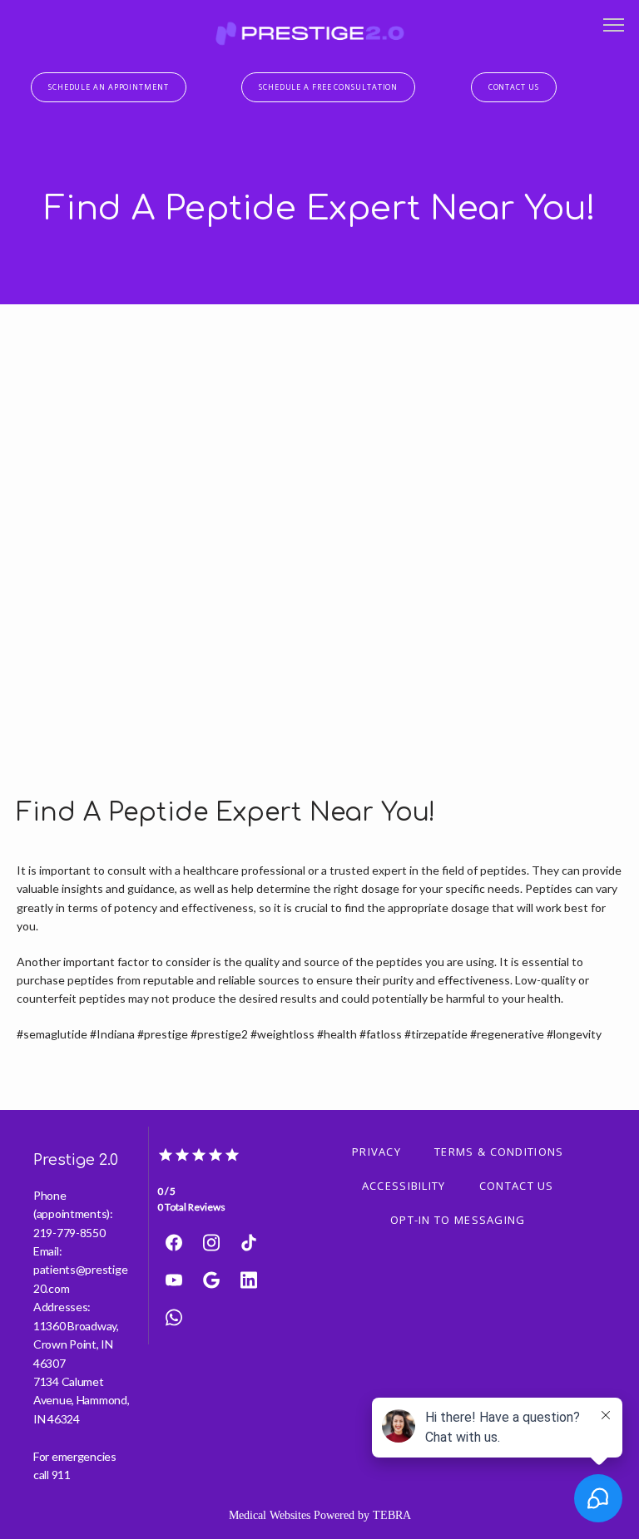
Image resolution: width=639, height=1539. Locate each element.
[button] (614, 26)
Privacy (376, 1151)
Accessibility (404, 1185)
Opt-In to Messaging (458, 1219)
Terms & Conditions (498, 1151)
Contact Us (516, 1185)
